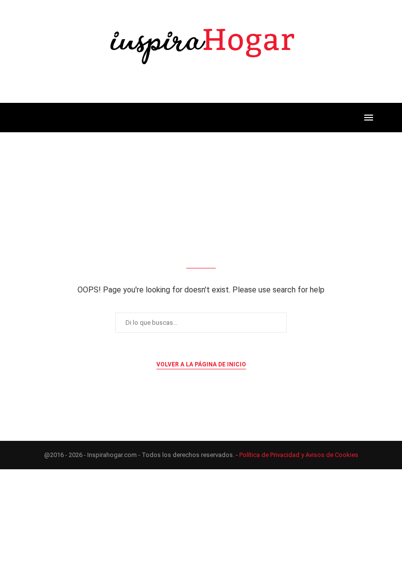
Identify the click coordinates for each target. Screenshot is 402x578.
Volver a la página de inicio (201, 364)
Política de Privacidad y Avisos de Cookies (298, 454)
